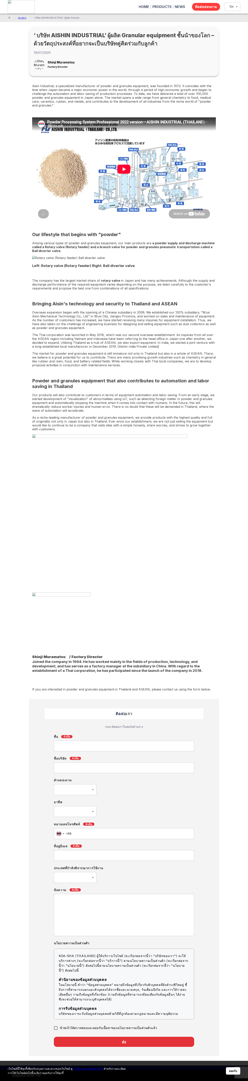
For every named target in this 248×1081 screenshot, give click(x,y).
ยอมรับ (233, 1070)
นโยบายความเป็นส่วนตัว (88, 1068)
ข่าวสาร (22, 17)
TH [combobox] (231, 7)
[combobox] (75, 789)
